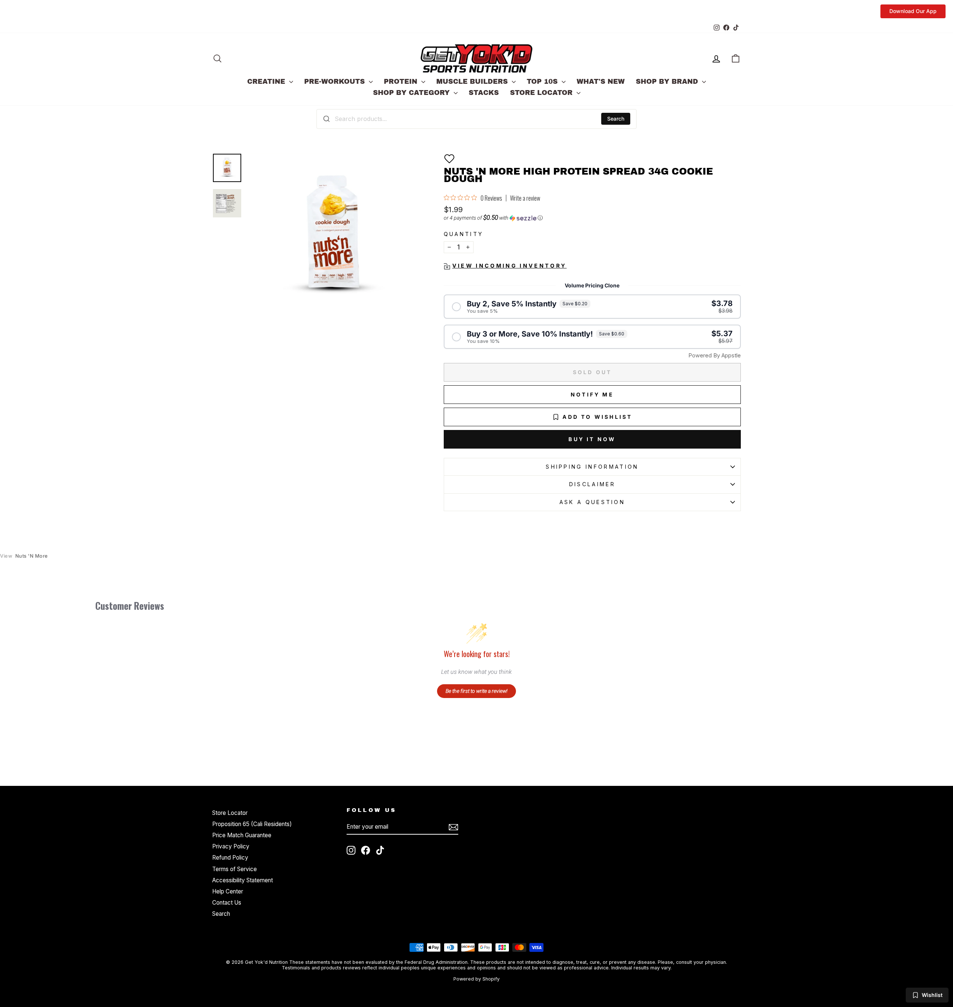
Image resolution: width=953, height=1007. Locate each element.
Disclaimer (592, 484)
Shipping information (592, 466)
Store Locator (542, 92)
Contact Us (226, 902)
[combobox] (476, 118)
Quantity (464, 234)
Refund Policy (230, 857)
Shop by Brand (668, 81)
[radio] (592, 306)
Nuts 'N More (24, 556)
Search (615, 118)
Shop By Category (412, 92)
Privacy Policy (230, 846)
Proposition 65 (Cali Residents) (252, 824)
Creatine (267, 81)
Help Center (227, 891)
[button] (449, 158)
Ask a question (592, 502)
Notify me (592, 394)
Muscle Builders (473, 81)
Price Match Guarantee (241, 835)
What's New (601, 81)
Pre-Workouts (335, 81)
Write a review (525, 198)
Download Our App (913, 11)
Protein (402, 81)
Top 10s (543, 81)
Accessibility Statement (242, 880)
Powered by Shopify (476, 979)
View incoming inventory (509, 265)
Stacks (484, 92)
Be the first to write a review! (476, 691)
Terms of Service (234, 869)
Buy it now (592, 439)
